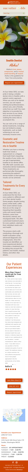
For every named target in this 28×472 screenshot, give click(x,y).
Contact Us (14, 44)
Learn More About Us (14, 380)
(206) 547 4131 (14, 1)
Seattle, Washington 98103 (10, 442)
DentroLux (20, 469)
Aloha (5, 30)
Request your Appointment (14, 83)
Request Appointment (14, 392)
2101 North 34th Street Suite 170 (12, 440)
